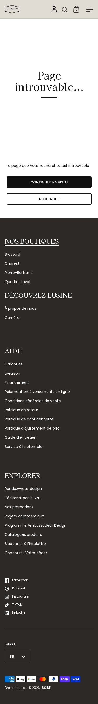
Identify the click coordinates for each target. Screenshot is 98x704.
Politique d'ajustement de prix (32, 428)
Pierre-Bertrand (19, 272)
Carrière (12, 317)
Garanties (13, 364)
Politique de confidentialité (29, 419)
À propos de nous (20, 308)
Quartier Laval (17, 281)
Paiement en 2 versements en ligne (37, 391)
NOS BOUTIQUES (32, 240)
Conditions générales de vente (33, 400)
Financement (17, 382)
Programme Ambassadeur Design (35, 525)
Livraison (12, 373)
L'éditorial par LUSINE (23, 497)
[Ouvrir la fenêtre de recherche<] (64, 9)
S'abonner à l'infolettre (25, 543)
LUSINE (46, 687)
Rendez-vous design (23, 488)
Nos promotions (19, 507)
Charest (12, 263)
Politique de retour (21, 410)
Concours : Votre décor (26, 552)
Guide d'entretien (21, 437)
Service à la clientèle (23, 446)
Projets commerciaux (24, 516)
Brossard (12, 254)
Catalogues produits (23, 534)
